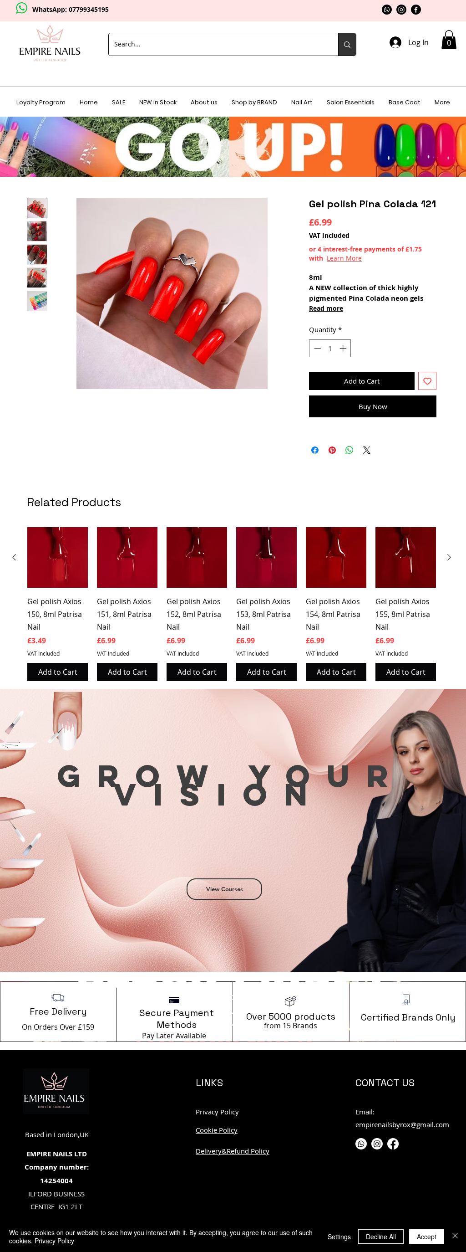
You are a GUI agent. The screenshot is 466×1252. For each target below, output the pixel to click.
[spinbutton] (330, 348)
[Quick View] (57, 557)
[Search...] (347, 44)
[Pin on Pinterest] (332, 450)
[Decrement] (316, 348)
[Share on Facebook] (314, 450)
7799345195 (90, 9)
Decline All (381, 1236)
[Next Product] (449, 557)
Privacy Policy (54, 1240)
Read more (326, 308)
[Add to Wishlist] (427, 381)
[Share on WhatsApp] (349, 450)
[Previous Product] (14, 557)
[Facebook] (416, 10)
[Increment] (344, 348)
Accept (426, 1236)
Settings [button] (339, 1236)
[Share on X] (366, 450)
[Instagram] (401, 10)
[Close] (455, 1236)
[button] (449, 39)
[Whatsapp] (387, 10)
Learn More (344, 258)
